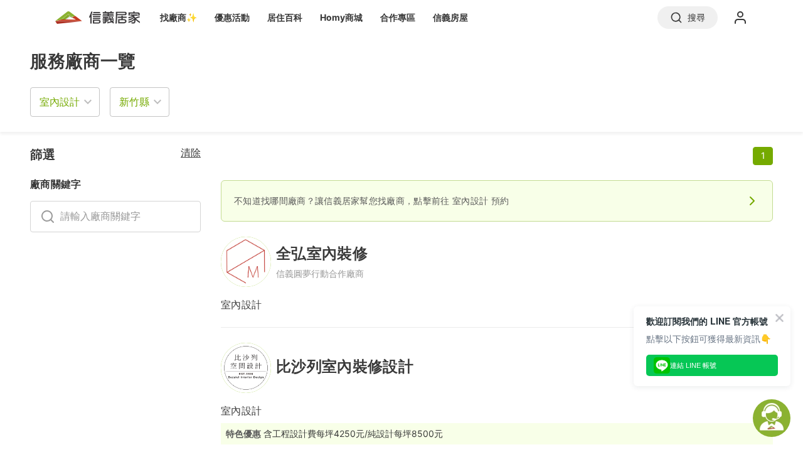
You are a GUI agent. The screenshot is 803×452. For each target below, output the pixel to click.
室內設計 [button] (60, 101)
